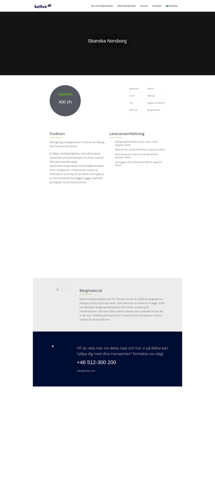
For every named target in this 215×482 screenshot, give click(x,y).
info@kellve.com (86, 370)
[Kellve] (45, 5)
